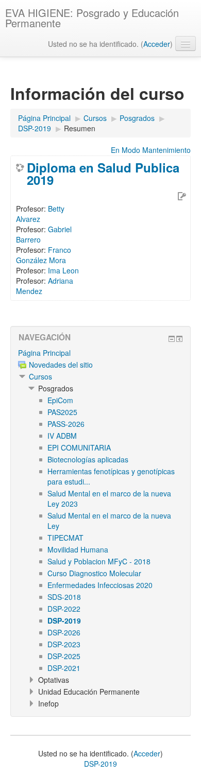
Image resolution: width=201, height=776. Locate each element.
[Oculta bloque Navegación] (172, 339)
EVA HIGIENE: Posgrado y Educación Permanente (92, 17)
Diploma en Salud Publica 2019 (103, 173)
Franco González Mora (43, 255)
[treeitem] (100, 353)
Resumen (79, 128)
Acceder (156, 44)
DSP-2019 (100, 763)
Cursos (40, 376)
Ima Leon (63, 270)
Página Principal (44, 353)
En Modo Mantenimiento (151, 150)
